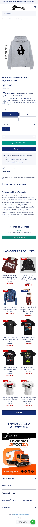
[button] (35, 7)
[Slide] (35, 110)
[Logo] (19, 7)
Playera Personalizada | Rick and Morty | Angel (28, 368)
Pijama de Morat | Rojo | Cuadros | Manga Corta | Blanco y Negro (28, 309)
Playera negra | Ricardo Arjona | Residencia (28, 338)
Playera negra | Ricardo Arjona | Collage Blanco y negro (10, 339)
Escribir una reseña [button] (19, 237)
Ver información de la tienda (14, 162)
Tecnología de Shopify (23, 514)
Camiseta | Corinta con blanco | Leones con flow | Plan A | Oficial (10, 277)
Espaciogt (15, 514)
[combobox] (19, 13)
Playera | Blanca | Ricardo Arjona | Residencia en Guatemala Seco (28, 399)
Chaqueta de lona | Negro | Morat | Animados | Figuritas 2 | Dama (28, 278)
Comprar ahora (19, 149)
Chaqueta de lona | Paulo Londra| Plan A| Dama (10, 308)
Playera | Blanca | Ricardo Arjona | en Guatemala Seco (10, 399)
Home (3, 19)
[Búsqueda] (3, 13)
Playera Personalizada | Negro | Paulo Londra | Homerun (10, 369)
